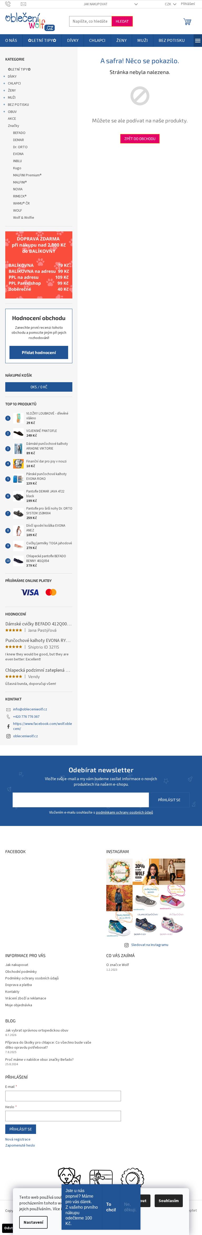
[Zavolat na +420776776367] (13, 4)
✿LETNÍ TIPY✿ (19, 69)
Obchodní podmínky (21, 971)
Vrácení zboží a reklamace (25, 998)
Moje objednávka (18, 1005)
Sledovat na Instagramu (149, 945)
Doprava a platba (18, 985)
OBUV (12, 111)
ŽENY (12, 90)
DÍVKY (12, 76)
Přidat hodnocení (39, 352)
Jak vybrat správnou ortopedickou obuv (36, 1030)
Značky (13, 125)
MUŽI (12, 97)
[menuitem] (11, 40)
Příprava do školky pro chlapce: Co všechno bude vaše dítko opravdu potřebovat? (48, 1045)
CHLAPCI (14, 83)
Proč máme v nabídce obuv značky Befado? (39, 1059)
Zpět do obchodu (139, 138)
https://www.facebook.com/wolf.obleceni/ (42, 726)
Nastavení (33, 1222)
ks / (39, 387)
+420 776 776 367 (26, 716)
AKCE (12, 118)
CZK (168, 4)
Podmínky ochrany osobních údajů (32, 978)
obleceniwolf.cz (25, 736)
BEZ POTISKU (18, 104)
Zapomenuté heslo (20, 1145)
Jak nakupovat (96, 4)
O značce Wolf (117, 965)
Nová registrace (18, 1139)
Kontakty (12, 991)
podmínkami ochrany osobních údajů (124, 812)
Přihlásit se (169, 800)
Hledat (122, 21)
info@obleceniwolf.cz (30, 709)
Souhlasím (169, 1201)
